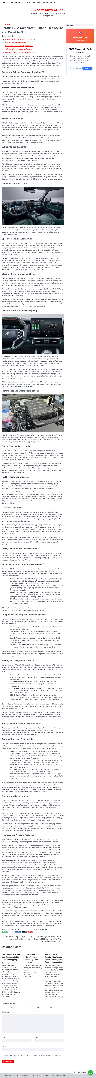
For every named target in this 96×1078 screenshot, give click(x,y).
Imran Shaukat (7, 36)
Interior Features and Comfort (15, 43)
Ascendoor (45, 1075)
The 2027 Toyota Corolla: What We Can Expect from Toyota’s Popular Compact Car (53, 958)
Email (36, 1037)
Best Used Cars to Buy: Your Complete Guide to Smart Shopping (11, 957)
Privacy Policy (49, 2)
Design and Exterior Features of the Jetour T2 (21, 39)
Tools (25, 2)
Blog (5, 2)
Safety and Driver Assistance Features (18, 49)
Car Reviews (15, 2)
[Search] (92, 2)
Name (4, 1037)
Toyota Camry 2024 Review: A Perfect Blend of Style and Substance (31, 958)
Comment (6, 1012)
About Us (36, 2)
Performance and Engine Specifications (19, 46)
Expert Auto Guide (48, 10)
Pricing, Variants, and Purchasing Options (19, 52)
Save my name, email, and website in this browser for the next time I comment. (33, 1055)
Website (5, 1046)
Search (87, 68)
